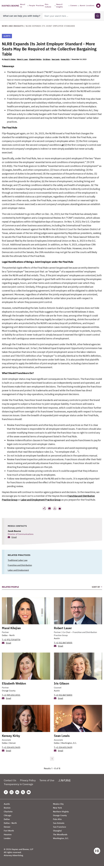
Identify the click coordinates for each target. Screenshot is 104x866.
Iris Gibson (46, 59)
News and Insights (13, 26)
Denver (12, 743)
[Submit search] (97, 16)
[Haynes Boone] (10, 5)
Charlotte (8, 811)
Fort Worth (9, 830)
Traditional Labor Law (17, 560)
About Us (22, 5)
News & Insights (59, 5)
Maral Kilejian (11, 628)
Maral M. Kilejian (9, 59)
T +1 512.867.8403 (63, 695)
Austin (57, 638)
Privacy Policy (28, 780)
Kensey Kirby (65, 59)
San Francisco (59, 827)
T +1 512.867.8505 (63, 642)
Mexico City (58, 804)
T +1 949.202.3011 (11, 695)
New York (57, 807)
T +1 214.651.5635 (11, 747)
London (7, 838)
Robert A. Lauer (22, 59)
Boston (7, 807)
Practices (40, 5)
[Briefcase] (98, 5)
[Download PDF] (54, 508)
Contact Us (10, 780)
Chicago (7, 815)
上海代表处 (64, 780)
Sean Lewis (55, 59)
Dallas (5, 743)
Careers (73, 5)
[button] (60, 508)
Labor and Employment (18, 570)
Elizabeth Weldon (35, 59)
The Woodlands (60, 834)
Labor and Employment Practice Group (41, 499)
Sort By (96, 587)
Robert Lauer (63, 628)
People (32, 5)
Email (14, 537)
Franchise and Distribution (20, 565)
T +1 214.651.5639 (63, 747)
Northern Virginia (61, 811)
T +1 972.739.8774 (11, 639)
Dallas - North (8, 635)
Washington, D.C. (69, 743)
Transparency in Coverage (18, 784)
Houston (8, 834)
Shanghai (57, 830)
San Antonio (58, 823)
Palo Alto (57, 819)
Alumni (82, 5)
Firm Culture (48, 5)
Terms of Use (46, 780)
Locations (90, 5)
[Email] (49, 508)
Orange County (8, 690)
